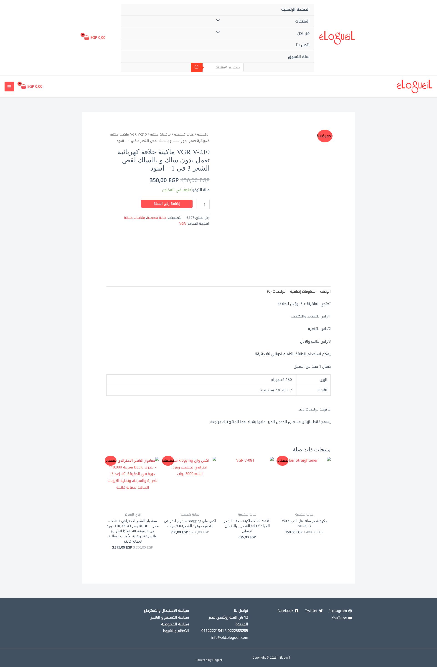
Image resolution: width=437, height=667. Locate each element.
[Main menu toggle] (9, 86)
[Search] (197, 67)
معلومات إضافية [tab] (302, 291)
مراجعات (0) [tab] (276, 291)
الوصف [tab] (325, 291)
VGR (182, 224)
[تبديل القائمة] (219, 20)
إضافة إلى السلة (167, 203)
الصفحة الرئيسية (295, 9)
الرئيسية (203, 134)
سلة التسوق (299, 56)
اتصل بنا (303, 44)
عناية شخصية (184, 134)
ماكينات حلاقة (160, 134)
